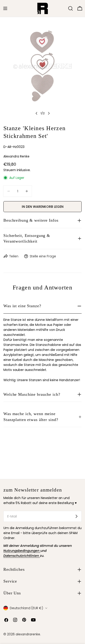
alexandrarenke (28, 634)
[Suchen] (70, 8)
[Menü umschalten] (5, 8)
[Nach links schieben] (36, 113)
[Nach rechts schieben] (48, 113)
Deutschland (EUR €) (26, 608)
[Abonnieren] (76, 516)
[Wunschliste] (64, 8)
